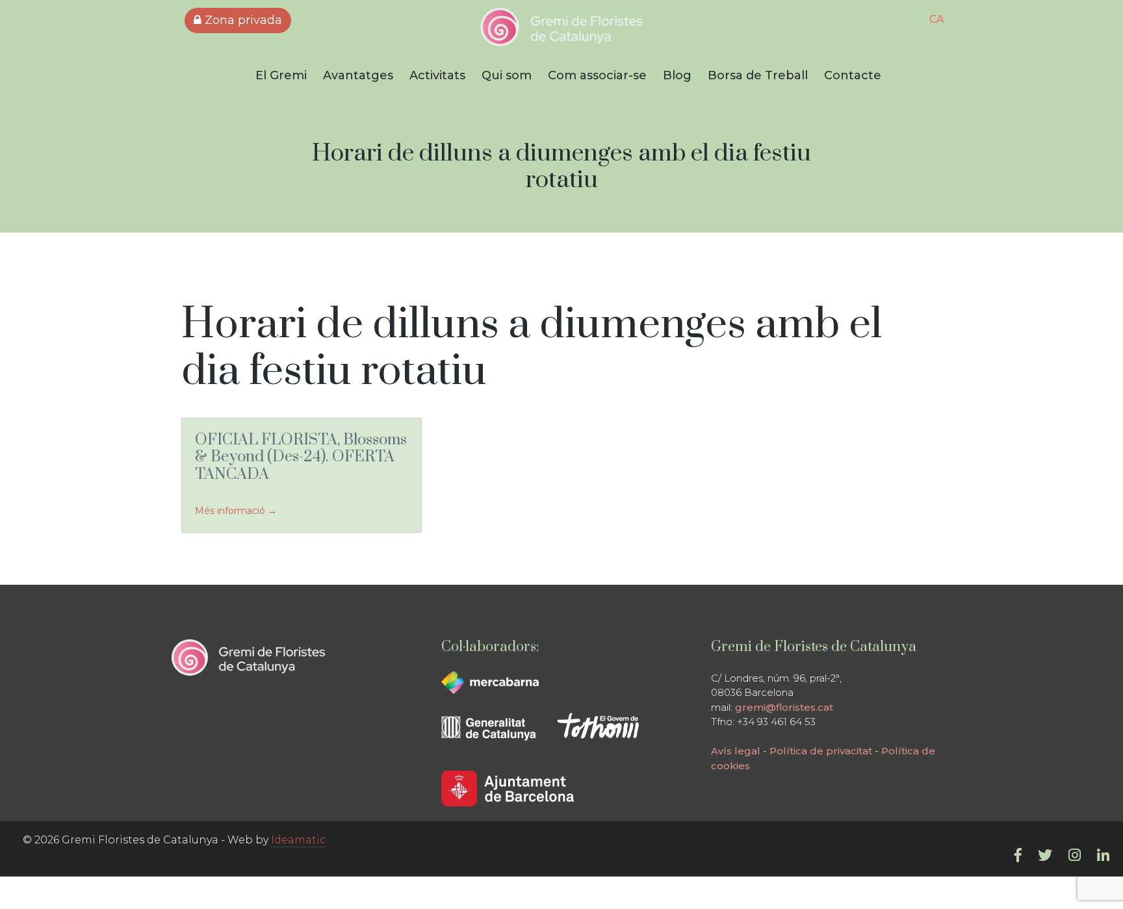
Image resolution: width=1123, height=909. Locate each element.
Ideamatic (298, 840)
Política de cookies (743, 766)
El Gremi (281, 75)
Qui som (507, 75)
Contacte (852, 75)
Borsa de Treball (758, 75)
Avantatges (358, 75)
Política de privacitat (805, 751)
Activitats (437, 75)
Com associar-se (597, 75)
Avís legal (720, 751)
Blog (677, 75)
